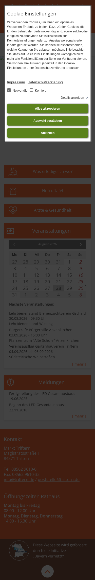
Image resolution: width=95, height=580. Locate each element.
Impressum (16, 82)
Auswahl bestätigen (47, 121)
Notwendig (20, 90)
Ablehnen (47, 133)
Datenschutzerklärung (45, 82)
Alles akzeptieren (47, 108)
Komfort (40, 90)
